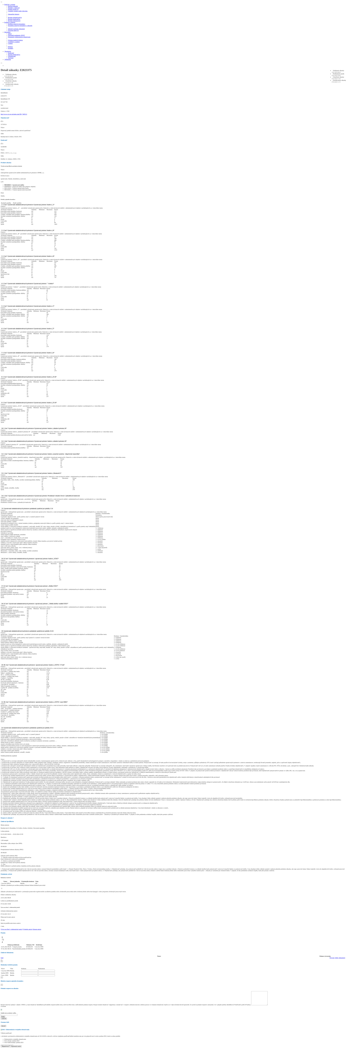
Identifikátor (4, 93)
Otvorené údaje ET (13, 30)
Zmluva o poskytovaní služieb (11, 861)
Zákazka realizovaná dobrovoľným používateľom (17, 857)
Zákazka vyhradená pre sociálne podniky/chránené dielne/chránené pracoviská (23, 885)
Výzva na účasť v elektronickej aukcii (11, 929)
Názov (3, 127)
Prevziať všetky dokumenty (337, 958)
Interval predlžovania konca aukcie (11, 923)
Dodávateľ (11, 53)
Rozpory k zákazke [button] (7, 818)
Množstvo (3, 837)
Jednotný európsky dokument (16, 29)
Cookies (10, 43)
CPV (2, 182)
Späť (2, 958)
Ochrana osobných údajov (15, 40)
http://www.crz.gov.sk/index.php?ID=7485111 (14, 114)
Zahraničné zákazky (13, 14)
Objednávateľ (12, 56)
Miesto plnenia (5, 825)
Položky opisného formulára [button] (8, 199)
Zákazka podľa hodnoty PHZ (9, 855)
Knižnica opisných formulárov (16, 24)
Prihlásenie (8, 59)
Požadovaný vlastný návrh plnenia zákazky (13, 862)
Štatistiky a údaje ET (14, 8)
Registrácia (8, 51)
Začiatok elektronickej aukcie (9, 911)
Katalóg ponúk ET (13, 9)
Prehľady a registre (9, 4)
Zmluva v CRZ (5, 111)
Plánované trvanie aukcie (8, 917)
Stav (2, 105)
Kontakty (10, 48)
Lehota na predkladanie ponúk (9, 901)
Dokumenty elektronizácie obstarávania (19, 37)
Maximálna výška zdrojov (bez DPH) (11, 843)
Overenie (3, 1006)
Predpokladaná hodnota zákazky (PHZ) (12, 849)
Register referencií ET (14, 21)
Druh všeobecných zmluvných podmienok (13, 859)
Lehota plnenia (5, 831)
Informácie (7, 32)
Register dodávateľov (14, 19)
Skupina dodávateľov (14, 54)
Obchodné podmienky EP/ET (16, 35)
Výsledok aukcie (27, 929)
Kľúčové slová (5, 176)
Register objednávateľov (15, 17)
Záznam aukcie (37, 929)
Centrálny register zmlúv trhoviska (17, 11)
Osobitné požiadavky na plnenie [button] (9, 755)
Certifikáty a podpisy (14, 42)
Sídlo (2, 133)
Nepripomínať (5, 1046)
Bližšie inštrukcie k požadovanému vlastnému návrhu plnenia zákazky (21, 866)
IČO (2, 121)
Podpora (10, 46)
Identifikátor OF (5, 99)
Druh (2, 193)
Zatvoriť (3, 1026)
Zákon (10, 33)
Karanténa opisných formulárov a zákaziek (20, 25)
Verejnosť (11, 58)
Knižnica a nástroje (9, 22)
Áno (4, 864)
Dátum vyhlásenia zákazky (8, 894)
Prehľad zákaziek (13, 6)
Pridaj (2, 1016)
